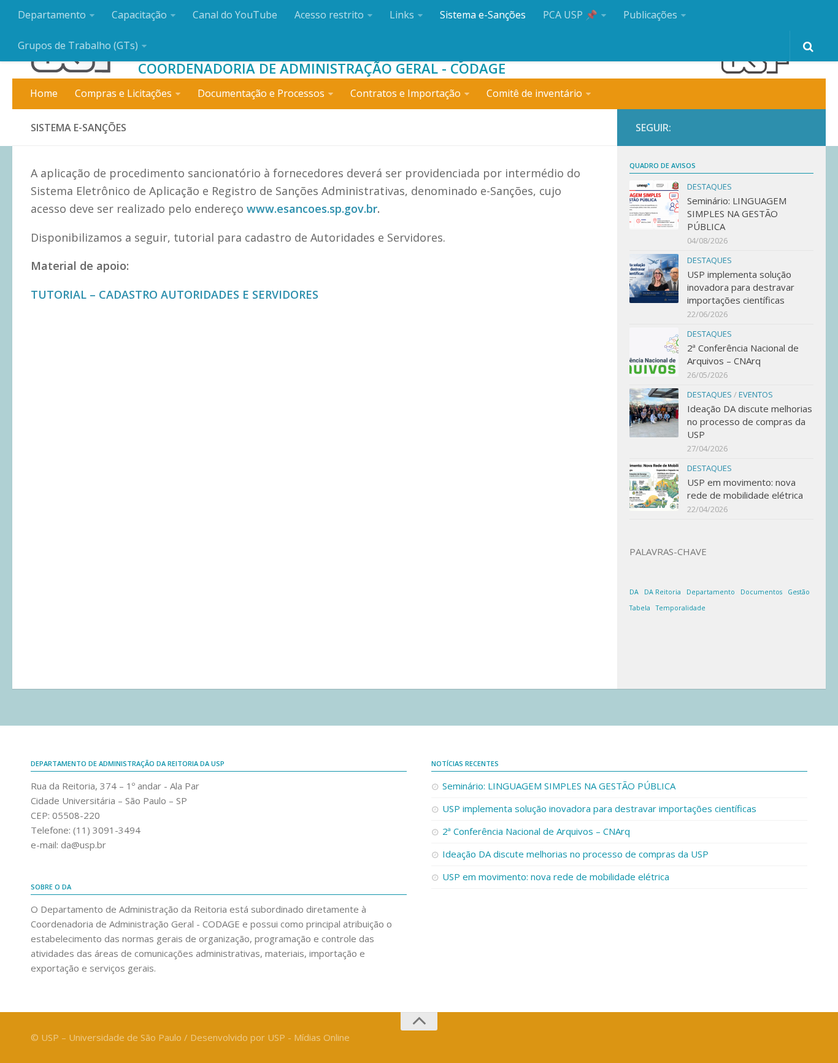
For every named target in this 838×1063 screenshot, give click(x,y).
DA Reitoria (662, 592)
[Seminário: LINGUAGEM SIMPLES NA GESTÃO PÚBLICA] (653, 204)
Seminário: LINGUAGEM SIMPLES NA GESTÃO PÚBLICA (736, 213)
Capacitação (139, 14)
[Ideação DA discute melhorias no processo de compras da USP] (653, 412)
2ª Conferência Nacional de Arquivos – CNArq (743, 354)
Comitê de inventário (534, 93)
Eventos (756, 394)
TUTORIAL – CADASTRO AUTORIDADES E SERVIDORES (174, 294)
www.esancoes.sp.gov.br (312, 208)
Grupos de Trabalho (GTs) (78, 45)
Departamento (52, 14)
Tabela (639, 608)
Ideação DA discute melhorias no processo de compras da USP (749, 421)
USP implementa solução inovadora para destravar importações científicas (740, 287)
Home (44, 93)
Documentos (761, 592)
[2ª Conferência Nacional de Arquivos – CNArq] (653, 352)
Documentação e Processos (261, 93)
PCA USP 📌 (570, 14)
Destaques (709, 186)
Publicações (650, 14)
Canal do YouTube (235, 14)
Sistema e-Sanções (483, 14)
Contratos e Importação (405, 93)
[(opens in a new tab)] (653, 486)
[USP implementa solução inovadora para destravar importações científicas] (653, 278)
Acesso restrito (329, 14)
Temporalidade (680, 608)
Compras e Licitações (123, 93)
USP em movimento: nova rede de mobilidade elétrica (745, 488)
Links (402, 14)
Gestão (799, 592)
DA (634, 592)
